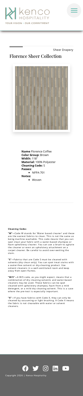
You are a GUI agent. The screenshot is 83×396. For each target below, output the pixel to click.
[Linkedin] (55, 368)
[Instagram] (46, 368)
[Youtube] (65, 368)
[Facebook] (25, 368)
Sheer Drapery (63, 50)
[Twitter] (36, 368)
